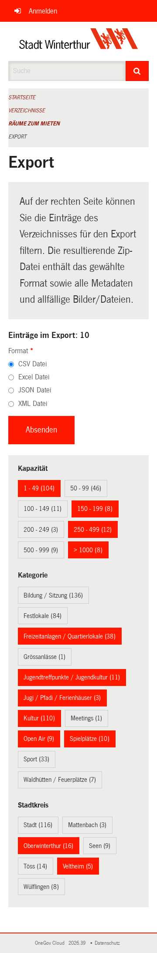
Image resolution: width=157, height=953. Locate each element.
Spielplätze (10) (89, 738)
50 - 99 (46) (85, 488)
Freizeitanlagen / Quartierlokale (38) (70, 636)
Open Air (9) (39, 738)
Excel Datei (33, 377)
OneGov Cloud (51, 943)
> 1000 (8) (88, 550)
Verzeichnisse (26, 111)
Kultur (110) (39, 718)
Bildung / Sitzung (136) (53, 595)
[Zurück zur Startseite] (78, 41)
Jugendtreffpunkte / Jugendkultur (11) (72, 677)
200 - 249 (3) (41, 529)
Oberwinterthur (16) (48, 845)
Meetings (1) (86, 718)
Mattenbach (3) (87, 824)
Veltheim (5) (78, 866)
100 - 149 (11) (42, 508)
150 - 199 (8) (95, 508)
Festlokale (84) (42, 615)
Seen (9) (99, 845)
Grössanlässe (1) (44, 656)
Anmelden (43, 11)
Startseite (21, 98)
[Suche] (137, 71)
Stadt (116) (38, 824)
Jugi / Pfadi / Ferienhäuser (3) (62, 697)
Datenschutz (109, 943)
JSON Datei (34, 390)
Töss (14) (35, 866)
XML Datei (32, 403)
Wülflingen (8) (41, 886)
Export (17, 137)
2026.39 (77, 943)
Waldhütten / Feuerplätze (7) (60, 779)
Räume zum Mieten (34, 124)
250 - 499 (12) (93, 529)
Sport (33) (36, 759)
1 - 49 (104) (39, 488)
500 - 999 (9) (41, 550)
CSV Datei (32, 364)
